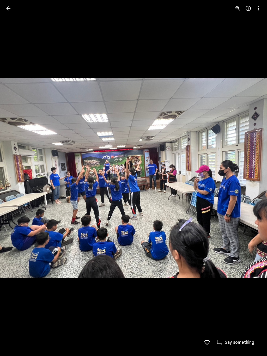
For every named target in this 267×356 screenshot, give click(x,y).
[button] (14, 178)
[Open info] (248, 8)
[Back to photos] (8, 8)
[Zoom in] (238, 8)
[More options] (258, 8)
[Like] (207, 342)
